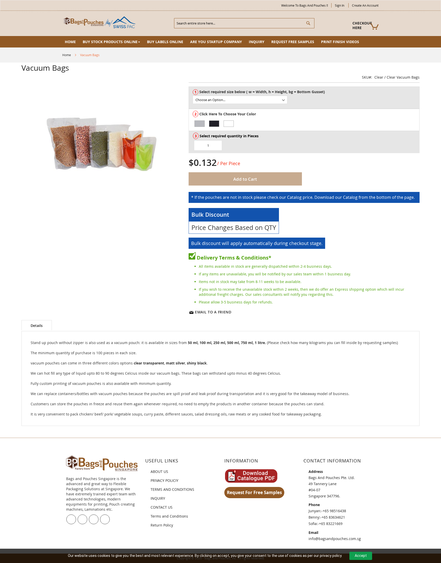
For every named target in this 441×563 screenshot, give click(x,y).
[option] (199, 123)
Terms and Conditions (169, 516)
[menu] (220, 41)
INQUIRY (158, 498)
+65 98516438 (334, 510)
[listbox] (306, 100)
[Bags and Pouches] (100, 23)
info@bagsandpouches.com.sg (335, 538)
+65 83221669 (330, 523)
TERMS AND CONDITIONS (172, 489)
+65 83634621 (333, 517)
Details (37, 325)
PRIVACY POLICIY (164, 480)
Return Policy (162, 525)
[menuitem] (70, 41)
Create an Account (365, 5)
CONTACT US (162, 507)
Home (66, 55)
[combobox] (244, 23)
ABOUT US (159, 471)
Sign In (339, 5)
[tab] (36, 325)
